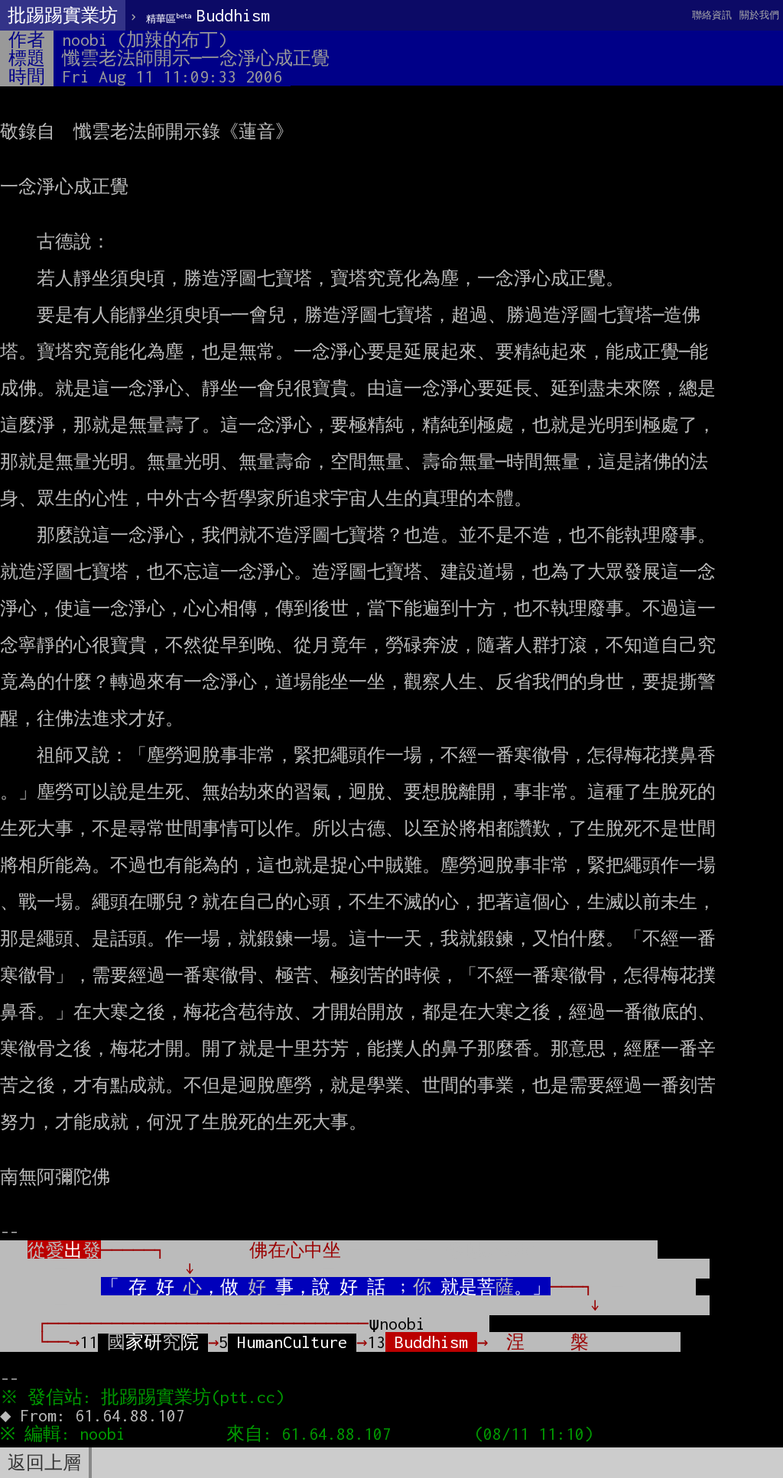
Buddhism (208, 15)
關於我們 (759, 15)
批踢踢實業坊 (63, 15)
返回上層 (44, 1463)
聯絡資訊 (712, 15)
